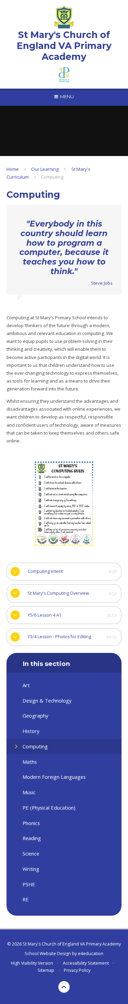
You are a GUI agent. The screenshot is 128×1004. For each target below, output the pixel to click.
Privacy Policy (77, 970)
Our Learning (45, 169)
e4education (90, 953)
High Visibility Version (32, 963)
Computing (52, 177)
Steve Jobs (102, 283)
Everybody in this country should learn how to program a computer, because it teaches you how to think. (64, 247)
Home (12, 169)
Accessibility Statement (86, 963)
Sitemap (46, 970)
